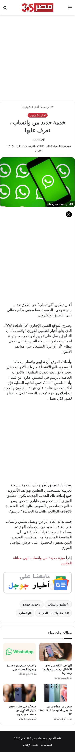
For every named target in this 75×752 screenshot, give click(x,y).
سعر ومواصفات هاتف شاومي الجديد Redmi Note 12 (55, 710)
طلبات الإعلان (30, 744)
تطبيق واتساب (57, 604)
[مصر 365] (38, 7)
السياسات (46, 744)
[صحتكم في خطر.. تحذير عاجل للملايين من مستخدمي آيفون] (19, 693)
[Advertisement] (37, 55)
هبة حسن (37, 139)
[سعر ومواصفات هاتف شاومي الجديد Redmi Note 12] (55, 693)
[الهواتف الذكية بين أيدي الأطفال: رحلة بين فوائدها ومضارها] (55, 652)
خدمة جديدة (30, 604)
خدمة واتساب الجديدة (52, 613)
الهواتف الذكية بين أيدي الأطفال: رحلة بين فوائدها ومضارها (57, 669)
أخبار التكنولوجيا (30, 106)
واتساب (24, 613)
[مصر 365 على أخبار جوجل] (37, 582)
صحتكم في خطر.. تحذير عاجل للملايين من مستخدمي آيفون (22, 710)
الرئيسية (46, 106)
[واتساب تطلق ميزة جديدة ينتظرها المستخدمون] (19, 652)
